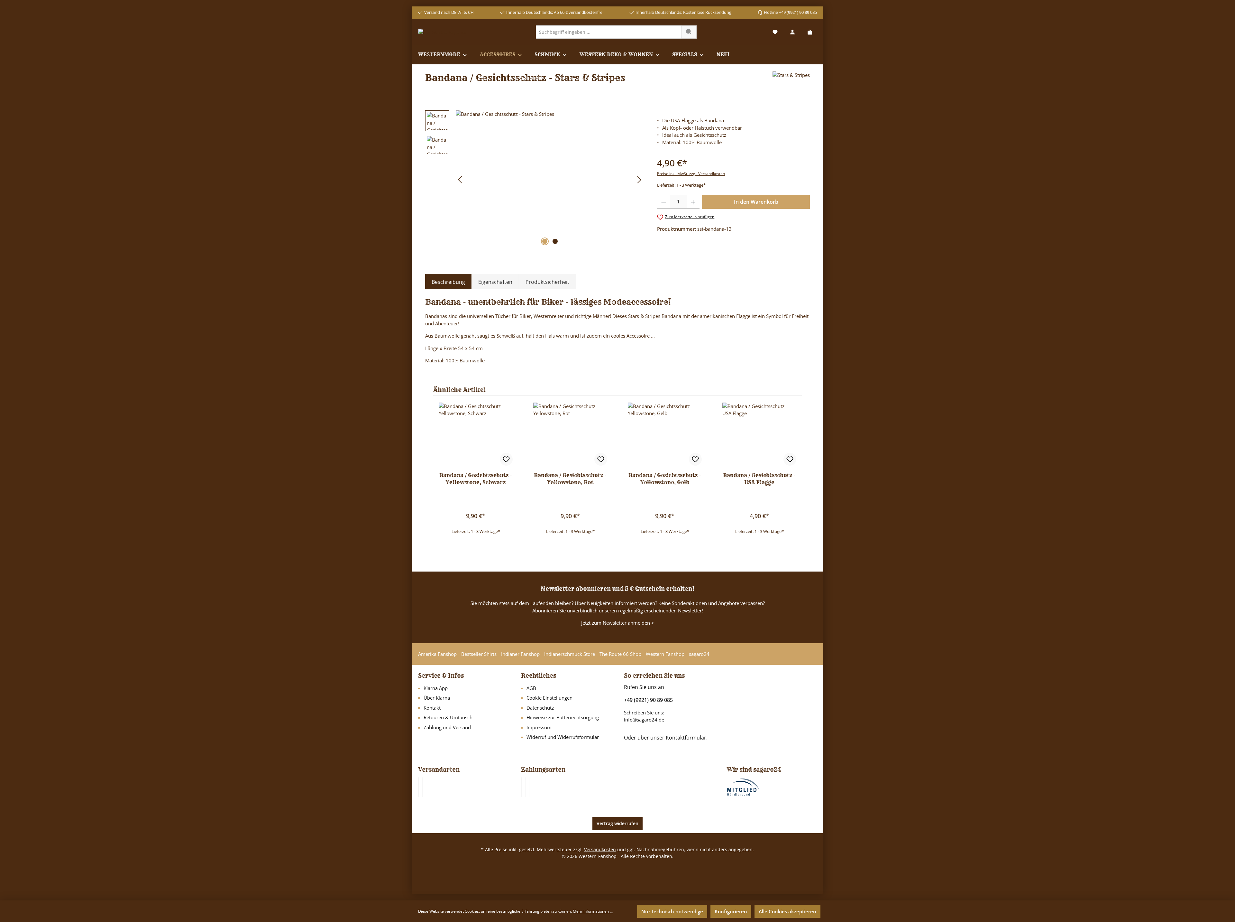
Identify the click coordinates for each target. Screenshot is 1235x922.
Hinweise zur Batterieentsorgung (562, 717)
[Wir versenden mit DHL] (418, 787)
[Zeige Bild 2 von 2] (555, 241)
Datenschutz (540, 707)
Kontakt (432, 707)
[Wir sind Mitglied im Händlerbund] (743, 786)
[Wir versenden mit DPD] (422, 787)
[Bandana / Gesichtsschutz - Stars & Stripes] (550, 179)
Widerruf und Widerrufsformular (562, 737)
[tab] (448, 282)
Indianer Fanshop (520, 654)
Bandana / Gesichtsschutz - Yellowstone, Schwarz (475, 479)
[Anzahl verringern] (663, 202)
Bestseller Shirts (479, 654)
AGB (531, 688)
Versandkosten (600, 849)
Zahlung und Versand (447, 727)
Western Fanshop (665, 654)
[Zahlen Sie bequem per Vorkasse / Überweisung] (525, 787)
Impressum (539, 727)
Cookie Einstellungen (549, 697)
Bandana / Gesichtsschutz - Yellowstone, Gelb (664, 479)
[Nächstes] (639, 179)
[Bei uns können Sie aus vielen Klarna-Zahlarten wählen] (521, 787)
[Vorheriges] (460, 179)
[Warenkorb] (810, 32)
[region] (535, 179)
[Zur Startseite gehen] (443, 32)
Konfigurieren (731, 911)
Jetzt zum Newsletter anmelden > (617, 622)
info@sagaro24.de (644, 719)
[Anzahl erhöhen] (693, 202)
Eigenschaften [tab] (495, 281)
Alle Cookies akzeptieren (787, 911)
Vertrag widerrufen (617, 823)
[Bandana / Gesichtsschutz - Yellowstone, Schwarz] (476, 435)
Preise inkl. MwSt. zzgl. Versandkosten (691, 173)
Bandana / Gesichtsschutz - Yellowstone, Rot (570, 479)
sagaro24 (699, 654)
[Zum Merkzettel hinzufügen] (506, 459)
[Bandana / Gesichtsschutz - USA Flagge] (759, 435)
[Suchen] (689, 32)
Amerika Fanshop (437, 654)
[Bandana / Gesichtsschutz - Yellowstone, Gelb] (665, 435)
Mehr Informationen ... (593, 911)
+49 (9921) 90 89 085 (648, 699)
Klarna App (436, 688)
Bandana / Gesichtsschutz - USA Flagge (759, 479)
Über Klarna (437, 697)
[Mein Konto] (792, 32)
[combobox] (609, 32)
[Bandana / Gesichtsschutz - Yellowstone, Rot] (570, 435)
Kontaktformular (686, 737)
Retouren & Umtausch (448, 717)
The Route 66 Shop (620, 654)
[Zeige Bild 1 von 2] (544, 241)
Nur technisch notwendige (672, 911)
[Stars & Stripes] (791, 81)
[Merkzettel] (775, 32)
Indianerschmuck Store (569, 654)
